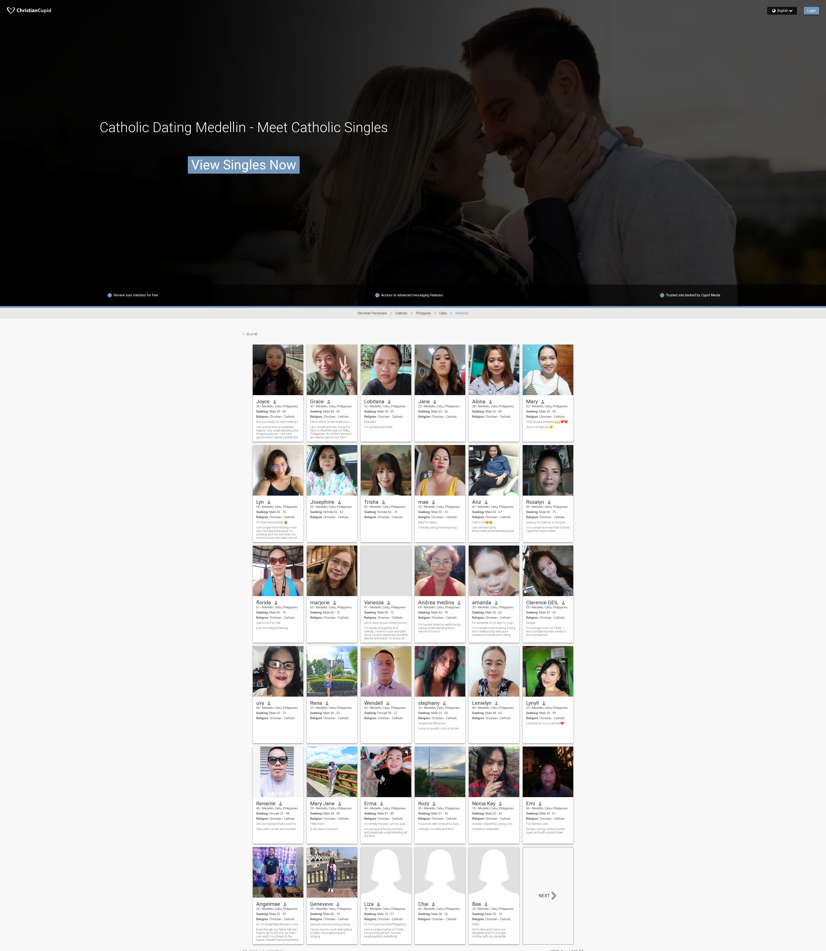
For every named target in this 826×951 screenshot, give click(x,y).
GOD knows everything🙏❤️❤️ (547, 422)
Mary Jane (322, 804)
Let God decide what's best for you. (278, 824)
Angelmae (268, 904)
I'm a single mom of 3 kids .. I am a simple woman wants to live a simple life (546, 631)
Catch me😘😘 (482, 522)
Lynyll (532, 703)
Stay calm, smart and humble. (276, 829)
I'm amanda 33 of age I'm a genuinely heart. (494, 623)
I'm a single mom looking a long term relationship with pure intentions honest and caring (493, 631)
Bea (476, 904)
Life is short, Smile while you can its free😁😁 (332, 422)
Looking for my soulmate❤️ (545, 723)
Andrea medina (436, 603)
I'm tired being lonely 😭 (272, 522)
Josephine (322, 502)
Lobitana (374, 402)
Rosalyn (535, 502)
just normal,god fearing (272, 628)
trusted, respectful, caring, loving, (494, 824)
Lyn (260, 502)
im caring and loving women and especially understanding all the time (385, 832)
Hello (475, 924)
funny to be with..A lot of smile (438, 728)
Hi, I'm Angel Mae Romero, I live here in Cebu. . (278, 924)
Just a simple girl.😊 (539, 427)
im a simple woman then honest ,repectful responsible (547, 529)
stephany (428, 703)
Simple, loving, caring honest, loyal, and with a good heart (546, 830)
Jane (424, 402)
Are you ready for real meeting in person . (278, 422)
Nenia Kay (483, 804)
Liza (369, 904)
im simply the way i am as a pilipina (386, 824)
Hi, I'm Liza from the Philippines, (385, 924)
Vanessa (374, 603)
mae (423, 502)
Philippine (423, 313)
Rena (316, 703)
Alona (478, 402)
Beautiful (370, 422)
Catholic (401, 313)
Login (811, 11)
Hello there (317, 824)
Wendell (373, 703)
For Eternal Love (537, 824)
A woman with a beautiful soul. (438, 824)
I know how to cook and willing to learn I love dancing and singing (331, 933)
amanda (481, 603)
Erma (370, 804)
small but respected (485, 829)
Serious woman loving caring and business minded (332, 924)
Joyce (263, 402)
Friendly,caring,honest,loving (437, 527)
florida (263, 603)
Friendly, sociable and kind (435, 829)
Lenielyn (482, 703)
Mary (532, 402)
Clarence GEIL (542, 603)
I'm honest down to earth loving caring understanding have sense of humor (439, 628)
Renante (266, 804)
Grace (317, 402)
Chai (423, 904)
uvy (260, 703)
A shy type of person (324, 829)
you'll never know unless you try (385, 623)
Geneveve (321, 904)
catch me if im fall (268, 623)
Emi (530, 804)
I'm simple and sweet (378, 427)
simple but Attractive (431, 723)
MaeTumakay (427, 522)
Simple (530, 623)
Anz (476, 502)
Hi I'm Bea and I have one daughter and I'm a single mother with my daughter (489, 933)
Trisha (371, 502)
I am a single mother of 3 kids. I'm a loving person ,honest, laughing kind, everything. (384, 933)
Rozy (423, 804)
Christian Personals (372, 313)
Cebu (443, 313)
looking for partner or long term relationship (548, 522)
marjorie (320, 603)
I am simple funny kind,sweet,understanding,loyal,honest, (494, 529)
